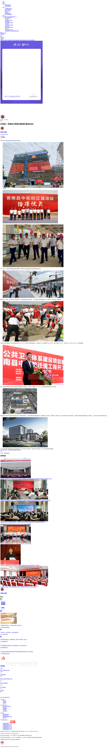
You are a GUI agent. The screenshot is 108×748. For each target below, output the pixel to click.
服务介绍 (4, 700)
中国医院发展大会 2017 (7, 729)
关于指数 (2, 34)
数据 (4, 3)
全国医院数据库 (8, 6)
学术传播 (4, 709)
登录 (1, 37)
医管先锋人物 (7, 10)
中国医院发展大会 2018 (7, 728)
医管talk (6, 12)
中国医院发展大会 (8, 8)
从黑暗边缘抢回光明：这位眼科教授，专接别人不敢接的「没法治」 (13, 639)
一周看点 (2, 607)
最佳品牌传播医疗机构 (7, 716)
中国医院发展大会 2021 (7, 725)
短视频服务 (5, 708)
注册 (3, 37)
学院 (3, 15)
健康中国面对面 (8, 9)
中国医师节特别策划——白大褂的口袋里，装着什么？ (11, 625)
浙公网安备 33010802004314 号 (26, 735)
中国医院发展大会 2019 (7, 726)
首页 (3, 1)
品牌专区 (4, 717)
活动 (3, 7)
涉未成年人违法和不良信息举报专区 (35, 737)
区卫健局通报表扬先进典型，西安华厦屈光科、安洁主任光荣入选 (13, 645)
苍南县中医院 (9, 140)
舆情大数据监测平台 (7, 706)
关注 (3, 2)
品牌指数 (2, 666)
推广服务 (4, 707)
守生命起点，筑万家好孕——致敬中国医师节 (9, 632)
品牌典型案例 (7, 13)
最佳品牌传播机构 (8, 14)
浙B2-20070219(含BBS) (5, 735)
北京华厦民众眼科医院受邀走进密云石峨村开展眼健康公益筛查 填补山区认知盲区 (16, 651)
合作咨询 (4, 701)
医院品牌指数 (7, 4)
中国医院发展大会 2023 (7, 724)
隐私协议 (4, 703)
